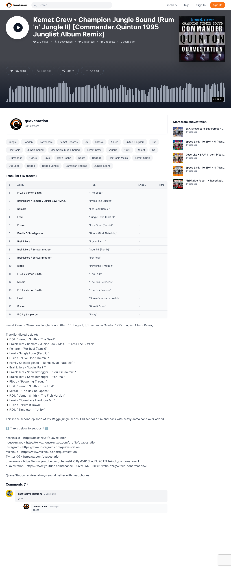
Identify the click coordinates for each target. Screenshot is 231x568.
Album (114, 141)
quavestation (36, 121)
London (28, 141)
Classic (99, 141)
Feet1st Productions (30, 493)
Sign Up (217, 4)
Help (186, 5)
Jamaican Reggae (76, 165)
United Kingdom (134, 141)
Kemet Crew (94, 149)
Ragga (31, 165)
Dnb (154, 141)
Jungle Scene (102, 165)
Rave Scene (64, 157)
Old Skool (14, 165)
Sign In (201, 5)
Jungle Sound (35, 149)
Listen (170, 5)
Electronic (14, 149)
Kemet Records (69, 141)
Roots (81, 157)
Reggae (96, 157)
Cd (154, 149)
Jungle (13, 141)
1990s (33, 157)
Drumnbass (15, 157)
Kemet (141, 149)
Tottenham (46, 141)
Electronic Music (118, 157)
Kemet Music (142, 157)
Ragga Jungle (50, 165)
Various (112, 149)
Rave (47, 157)
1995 (127, 149)
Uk (86, 141)
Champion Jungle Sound (65, 149)
